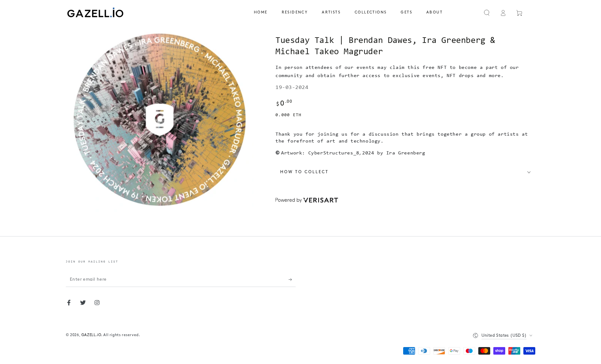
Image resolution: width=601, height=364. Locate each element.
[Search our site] (487, 13)
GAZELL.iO (91, 335)
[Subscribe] (292, 280)
